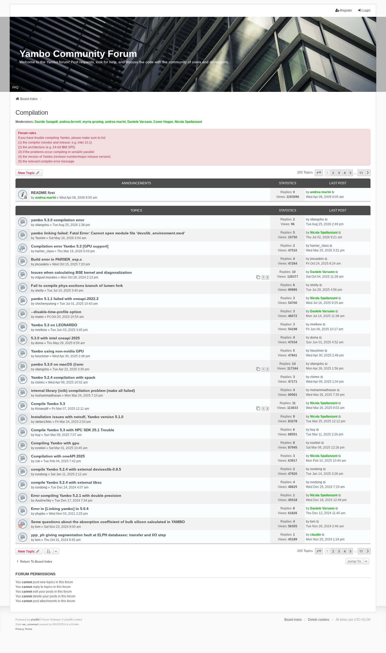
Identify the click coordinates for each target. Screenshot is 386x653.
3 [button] (339, 172)
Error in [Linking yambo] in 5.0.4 (59, 509)
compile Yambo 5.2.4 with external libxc (66, 482)
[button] (319, 173)
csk (37, 461)
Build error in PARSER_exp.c (56, 259)
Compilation (31, 112)
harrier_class (44, 251)
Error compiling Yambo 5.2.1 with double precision (76, 495)
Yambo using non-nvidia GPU (57, 351)
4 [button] (345, 172)
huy (37, 435)
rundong (41, 474)
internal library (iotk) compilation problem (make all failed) (83, 390)
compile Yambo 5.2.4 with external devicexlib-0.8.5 (76, 469)
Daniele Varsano (139, 122)
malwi (39, 317)
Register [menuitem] (346, 10)
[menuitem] (19, 629)
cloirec (40, 382)
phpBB (35, 619)
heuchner (42, 356)
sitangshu (42, 225)
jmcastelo (42, 264)
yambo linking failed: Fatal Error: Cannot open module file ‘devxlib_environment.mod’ (108, 233)
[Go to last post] (333, 192)
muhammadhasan (48, 395)
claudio (315, 534)
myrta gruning (92, 122)
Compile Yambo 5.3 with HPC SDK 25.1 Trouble (72, 430)
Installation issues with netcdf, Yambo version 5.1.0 (77, 417)
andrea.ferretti (70, 122)
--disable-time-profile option (56, 312)
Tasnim (40, 238)
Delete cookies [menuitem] (318, 620)
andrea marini (115, 122)
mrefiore (41, 330)
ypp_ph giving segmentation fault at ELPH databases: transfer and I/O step (98, 535)
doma (39, 343)
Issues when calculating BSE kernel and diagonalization (81, 272)
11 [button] (361, 172)
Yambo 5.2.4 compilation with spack (63, 377)
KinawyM (41, 408)
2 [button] (333, 172)
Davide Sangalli (46, 122)
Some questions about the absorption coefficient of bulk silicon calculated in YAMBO (108, 522)
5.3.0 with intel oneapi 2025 (55, 338)
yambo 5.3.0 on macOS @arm (57, 364)
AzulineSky (43, 500)
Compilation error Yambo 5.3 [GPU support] (69, 246)
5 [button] (350, 172)
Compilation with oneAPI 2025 (58, 456)
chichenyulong (45, 304)
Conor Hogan (163, 122)
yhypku (40, 513)
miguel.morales (46, 277)
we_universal (30, 624)
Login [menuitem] (366, 10)
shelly (39, 290)
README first (43, 193)
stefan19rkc (43, 422)
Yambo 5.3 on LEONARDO (54, 325)
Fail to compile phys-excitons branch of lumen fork (77, 285)
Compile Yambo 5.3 (48, 404)
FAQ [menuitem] (15, 87)
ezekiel (40, 448)
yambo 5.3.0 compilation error (57, 220)
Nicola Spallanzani (188, 122)
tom (37, 527)
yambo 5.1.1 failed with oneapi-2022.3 (64, 299)
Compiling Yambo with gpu (55, 443)
